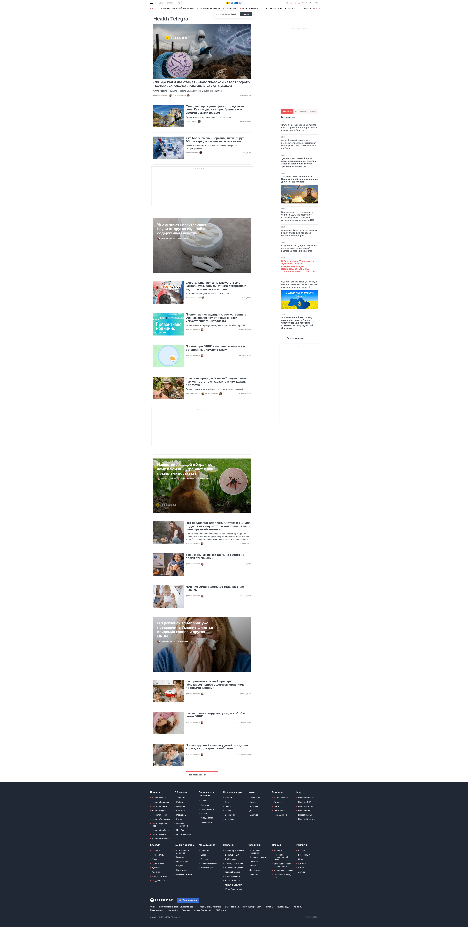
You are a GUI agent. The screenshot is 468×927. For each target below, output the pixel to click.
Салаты (301, 868)
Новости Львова (159, 815)
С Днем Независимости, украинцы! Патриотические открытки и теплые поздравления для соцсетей (299, 284)
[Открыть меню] (152, 3)
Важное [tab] (313, 111)
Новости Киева (159, 798)
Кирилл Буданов (232, 872)
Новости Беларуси (306, 819)
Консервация (304, 855)
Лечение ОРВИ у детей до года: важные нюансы (215, 588)
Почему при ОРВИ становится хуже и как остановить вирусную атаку (215, 348)
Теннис (228, 806)
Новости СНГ (304, 811)
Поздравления (158, 881)
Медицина (181, 815)
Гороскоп (156, 850)
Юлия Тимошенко (233, 881)
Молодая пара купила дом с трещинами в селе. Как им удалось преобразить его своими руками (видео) (216, 109)
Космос (252, 802)
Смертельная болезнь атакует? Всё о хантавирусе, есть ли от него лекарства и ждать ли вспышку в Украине (216, 286)
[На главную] (234, 3)
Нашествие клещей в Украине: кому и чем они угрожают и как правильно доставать (185, 469)
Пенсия (276, 845)
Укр (316, 3)
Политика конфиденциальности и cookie (177, 907)
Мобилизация (207, 845)
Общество (181, 792)
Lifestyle (155, 845)
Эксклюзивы (231, 8)
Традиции (253, 861)
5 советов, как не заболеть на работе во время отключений (215, 556)
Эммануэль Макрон (234, 863)
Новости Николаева (161, 839)
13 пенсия (278, 850)
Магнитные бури (159, 876)
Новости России (305, 806)
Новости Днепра (159, 806)
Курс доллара (207, 818)
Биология (253, 806)
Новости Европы (306, 798)
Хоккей (228, 811)
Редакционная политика (210, 907)
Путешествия (158, 863)
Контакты (298, 907)
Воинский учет (207, 868)
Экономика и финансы (206, 793)
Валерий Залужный (234, 868)
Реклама (269, 907)
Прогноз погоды (183, 834)
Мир (298, 792)
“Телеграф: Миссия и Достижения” (279, 8)
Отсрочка (205, 859)
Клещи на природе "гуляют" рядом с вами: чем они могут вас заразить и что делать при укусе (217, 381)
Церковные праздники (254, 851)
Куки (233, 14)
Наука (251, 792)
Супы (300, 859)
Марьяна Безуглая (233, 885)
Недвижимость (207, 809)
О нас (152, 907)
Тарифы (204, 814)
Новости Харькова (160, 802)
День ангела (255, 870)
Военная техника (184, 874)
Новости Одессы (159, 811)
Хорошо (246, 14)
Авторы (307, 8)
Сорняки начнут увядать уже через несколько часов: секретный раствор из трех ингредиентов (299, 248)
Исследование (280, 815)
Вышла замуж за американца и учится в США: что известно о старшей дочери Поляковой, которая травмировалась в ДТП (297, 216)
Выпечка (302, 850)
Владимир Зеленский (234, 850)
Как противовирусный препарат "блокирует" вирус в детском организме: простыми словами (215, 684)
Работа (179, 802)
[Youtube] (299, 3)
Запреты (253, 866)
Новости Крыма (159, 834)
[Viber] (291, 3)
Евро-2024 (230, 815)
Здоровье (278, 792)
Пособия (180, 830)
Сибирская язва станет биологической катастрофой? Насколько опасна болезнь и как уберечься (201, 84)
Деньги (204, 801)
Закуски (301, 872)
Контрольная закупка (210, 8)
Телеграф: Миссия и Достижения (197, 910)
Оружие (179, 866)
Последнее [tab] (287, 111)
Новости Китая (305, 815)
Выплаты (180, 806)
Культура (156, 868)
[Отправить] (179, 3)
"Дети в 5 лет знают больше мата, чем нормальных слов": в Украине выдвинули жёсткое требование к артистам (298, 162)
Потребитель (158, 855)
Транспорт (205, 805)
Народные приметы (258, 857)
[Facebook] (287, 3)
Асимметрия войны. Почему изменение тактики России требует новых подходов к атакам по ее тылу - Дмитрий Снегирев (297, 322)
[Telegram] (295, 3)
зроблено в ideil (311, 917)
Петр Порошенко (232, 876)
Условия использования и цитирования (243, 907)
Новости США (304, 802)
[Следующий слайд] (319, 8)
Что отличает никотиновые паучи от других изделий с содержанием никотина (181, 228)
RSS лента (221, 910)
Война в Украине (185, 845)
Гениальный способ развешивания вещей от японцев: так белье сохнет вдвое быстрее (299, 233)
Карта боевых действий (182, 851)
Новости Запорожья (161, 819)
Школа (179, 819)
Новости (155, 792)
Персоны (228, 845)
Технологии (254, 798)
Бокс (227, 802)
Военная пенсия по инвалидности (282, 865)
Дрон (251, 811)
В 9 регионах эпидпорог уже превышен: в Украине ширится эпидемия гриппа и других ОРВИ (185, 629)
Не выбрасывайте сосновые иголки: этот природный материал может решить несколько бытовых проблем (298, 144)
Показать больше (197, 775)
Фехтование (230, 819)
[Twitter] (302, 3)
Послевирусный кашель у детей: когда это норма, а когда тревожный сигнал (217, 747)
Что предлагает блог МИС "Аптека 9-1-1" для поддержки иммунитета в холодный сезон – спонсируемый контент (218, 526)
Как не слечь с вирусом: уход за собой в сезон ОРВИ (215, 715)
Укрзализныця (207, 822)
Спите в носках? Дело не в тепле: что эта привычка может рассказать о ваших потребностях (299, 127)
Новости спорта (232, 792)
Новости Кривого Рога (159, 824)
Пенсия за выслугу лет (282, 876)
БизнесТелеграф (250, 8)
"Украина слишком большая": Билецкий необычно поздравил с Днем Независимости (299, 179)
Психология (279, 811)
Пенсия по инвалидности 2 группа (281, 857)
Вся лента (286, 117)
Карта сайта (172, 910)
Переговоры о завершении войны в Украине (173, 8)
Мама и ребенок (281, 798)
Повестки (205, 850)
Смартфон (254, 815)
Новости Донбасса (160, 830)
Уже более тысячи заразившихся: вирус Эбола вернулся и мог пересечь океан (215, 140)
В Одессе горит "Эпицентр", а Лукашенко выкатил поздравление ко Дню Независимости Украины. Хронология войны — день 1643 (298, 266)
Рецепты (301, 845)
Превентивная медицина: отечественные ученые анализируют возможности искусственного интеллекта (216, 318)
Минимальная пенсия (283, 870)
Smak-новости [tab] (301, 111)
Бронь (203, 855)
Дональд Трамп (232, 855)
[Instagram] (306, 3)
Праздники (254, 845)
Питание (278, 802)
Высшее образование (182, 824)
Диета (276, 806)
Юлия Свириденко (233, 889)
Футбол (228, 798)
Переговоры (182, 861)
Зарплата (180, 798)
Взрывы (180, 857)
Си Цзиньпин (231, 859)
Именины (253, 874)
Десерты (302, 863)
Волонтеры (181, 870)
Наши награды (283, 907)
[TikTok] (310, 3)
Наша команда (157, 910)
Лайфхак (156, 872)
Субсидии (180, 811)
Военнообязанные (209, 863)
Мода (154, 859)
